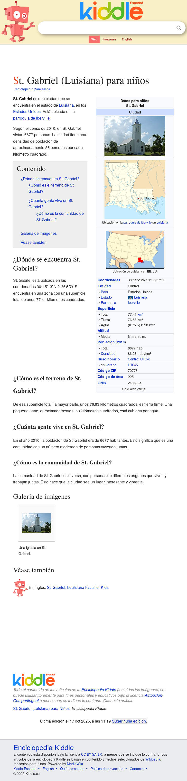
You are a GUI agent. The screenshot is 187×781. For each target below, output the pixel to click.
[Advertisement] (93, 58)
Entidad (104, 285)
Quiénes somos (72, 768)
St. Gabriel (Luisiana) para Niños (41, 708)
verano (111, 364)
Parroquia (108, 302)
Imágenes (109, 39)
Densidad (108, 353)
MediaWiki (75, 763)
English (127, 39)
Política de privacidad (107, 768)
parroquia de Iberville (137, 222)
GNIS (102, 382)
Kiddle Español (24, 768)
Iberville (134, 302)
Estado (106, 297)
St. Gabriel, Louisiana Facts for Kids (78, 587)
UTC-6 (145, 358)
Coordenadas (109, 279)
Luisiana (162, 222)
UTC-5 (133, 364)
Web (94, 39)
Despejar (169, 28)
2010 (121, 341)
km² (140, 314)
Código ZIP (107, 370)
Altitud (103, 330)
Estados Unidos (27, 111)
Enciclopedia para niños (32, 88)
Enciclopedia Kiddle (98, 689)
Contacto (137, 768)
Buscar (179, 27)
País (104, 291)
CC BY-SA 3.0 (91, 754)
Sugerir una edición (129, 721)
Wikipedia (152, 759)
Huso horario (109, 359)
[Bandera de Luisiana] (130, 297)
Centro (133, 358)
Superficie (106, 308)
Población (106, 341)
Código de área (110, 376)
